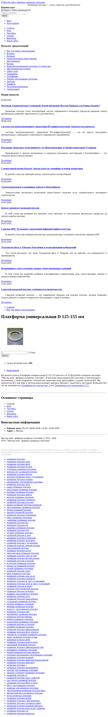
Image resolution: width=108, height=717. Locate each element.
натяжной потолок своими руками (23, 545)
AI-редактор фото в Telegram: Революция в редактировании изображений (38, 247)
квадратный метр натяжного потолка (24, 693)
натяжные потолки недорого (20, 591)
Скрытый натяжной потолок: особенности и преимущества (31, 289)
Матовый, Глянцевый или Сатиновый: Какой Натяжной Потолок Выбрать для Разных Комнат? (50, 105)
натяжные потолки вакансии (20, 713)
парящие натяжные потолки (20, 627)
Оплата (10, 35)
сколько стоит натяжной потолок (22, 589)
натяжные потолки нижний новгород (25, 706)
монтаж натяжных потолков (20, 497)
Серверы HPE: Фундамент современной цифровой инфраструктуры (36, 229)
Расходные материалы (17, 86)
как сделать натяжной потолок (21, 680)
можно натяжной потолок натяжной (24, 505)
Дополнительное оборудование (22, 58)
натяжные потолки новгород (20, 662)
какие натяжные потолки (19, 487)
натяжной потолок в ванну (20, 586)
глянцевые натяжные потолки (21, 520)
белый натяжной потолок (19, 510)
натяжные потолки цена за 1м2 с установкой (28, 583)
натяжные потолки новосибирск (22, 599)
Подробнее (6, 118)
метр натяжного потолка (18, 573)
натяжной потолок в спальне (20, 624)
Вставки (11, 56)
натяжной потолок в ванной (20, 561)
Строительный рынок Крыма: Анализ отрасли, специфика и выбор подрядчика (42, 168)
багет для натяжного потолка (21, 685)
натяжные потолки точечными (21, 515)
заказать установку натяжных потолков (26, 672)
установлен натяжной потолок (21, 601)
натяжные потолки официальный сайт (25, 647)
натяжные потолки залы (18, 484)
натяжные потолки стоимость (21, 500)
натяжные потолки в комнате (21, 578)
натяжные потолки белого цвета (22, 642)
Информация (13, 370)
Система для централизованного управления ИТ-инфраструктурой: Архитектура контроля (47, 126)
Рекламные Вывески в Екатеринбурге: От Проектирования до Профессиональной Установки (48, 147)
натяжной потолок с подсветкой (22, 543)
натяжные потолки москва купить (23, 558)
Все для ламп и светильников (21, 51)
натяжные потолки (16, 459)
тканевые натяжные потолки (20, 528)
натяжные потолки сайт (18, 611)
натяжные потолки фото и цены (22, 683)
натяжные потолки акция (19, 698)
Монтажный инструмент (19, 69)
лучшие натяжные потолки (20, 533)
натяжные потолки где (17, 711)
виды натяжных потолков (19, 695)
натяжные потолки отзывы (20, 479)
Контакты (11, 38)
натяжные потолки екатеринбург (22, 667)
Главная (10, 28)
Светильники (13, 89)
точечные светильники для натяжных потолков (29, 655)
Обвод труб (12, 71)
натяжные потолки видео (19, 550)
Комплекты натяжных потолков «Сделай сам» (29, 66)
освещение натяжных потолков (22, 650)
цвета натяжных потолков (19, 517)
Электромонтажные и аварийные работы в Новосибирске (30, 187)
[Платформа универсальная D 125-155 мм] (15, 350)
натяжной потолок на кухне (20, 502)
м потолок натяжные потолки (21, 563)
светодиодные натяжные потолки (23, 553)
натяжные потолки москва (19, 474)
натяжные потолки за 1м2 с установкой (26, 581)
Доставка (11, 33)
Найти (4, 16)
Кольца (10, 63)
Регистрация (13, 23)
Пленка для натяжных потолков (22, 79)
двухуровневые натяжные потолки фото (26, 690)
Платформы (12, 76)
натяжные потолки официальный (23, 629)
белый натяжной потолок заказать (23, 652)
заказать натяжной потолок (20, 512)
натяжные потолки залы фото (21, 540)
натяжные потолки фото (18, 464)
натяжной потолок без (17, 522)
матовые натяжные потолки (20, 492)
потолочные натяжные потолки (22, 489)
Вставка (10, 53)
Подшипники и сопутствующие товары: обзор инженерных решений (36, 268)
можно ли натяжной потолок (21, 566)
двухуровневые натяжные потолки (23, 507)
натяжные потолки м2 (17, 525)
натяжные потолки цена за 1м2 (22, 555)
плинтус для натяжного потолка (22, 609)
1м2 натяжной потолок (18, 548)
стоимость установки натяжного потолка (26, 634)
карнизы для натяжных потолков (22, 688)
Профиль (11, 84)
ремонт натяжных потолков (20, 619)
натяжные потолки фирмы (19, 617)
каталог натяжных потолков (20, 604)
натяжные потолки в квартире (21, 538)
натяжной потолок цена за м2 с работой (26, 708)
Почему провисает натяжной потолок (20, 208)
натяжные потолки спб (18, 530)
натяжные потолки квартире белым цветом (27, 660)
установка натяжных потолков (21, 469)
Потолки (11, 81)
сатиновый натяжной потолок (21, 645)
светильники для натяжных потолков (25, 482)
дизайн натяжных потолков (20, 568)
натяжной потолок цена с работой (23, 678)
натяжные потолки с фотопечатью (23, 700)
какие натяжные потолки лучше (22, 637)
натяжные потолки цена (18, 461)
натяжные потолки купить (19, 466)
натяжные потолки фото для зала (22, 632)
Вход (9, 21)
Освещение (12, 74)
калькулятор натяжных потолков (22, 622)
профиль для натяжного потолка (22, 594)
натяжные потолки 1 (17, 665)
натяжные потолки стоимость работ (24, 703)
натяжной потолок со (17, 675)
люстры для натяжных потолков (22, 670)
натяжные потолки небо (18, 639)
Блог (9, 30)
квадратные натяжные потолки (22, 614)
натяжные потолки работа (19, 494)
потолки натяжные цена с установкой (25, 477)
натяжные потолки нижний (20, 657)
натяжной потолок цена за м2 (21, 576)
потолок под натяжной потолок (22, 472)
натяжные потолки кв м (18, 596)
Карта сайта (12, 41)
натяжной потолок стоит (19, 571)
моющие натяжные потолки (20, 606)
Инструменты (13, 61)
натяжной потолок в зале (19, 535)
